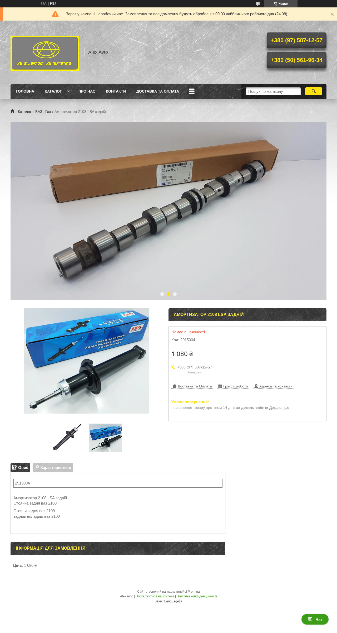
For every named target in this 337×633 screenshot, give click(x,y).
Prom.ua (194, 591)
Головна (25, 91)
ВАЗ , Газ (43, 111)
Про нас (86, 91)
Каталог (53, 91)
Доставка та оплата (157, 91)
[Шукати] (313, 91)
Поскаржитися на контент (155, 596)
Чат (319, 619)
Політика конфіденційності (197, 596)
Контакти (116, 91)
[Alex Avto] (45, 52)
